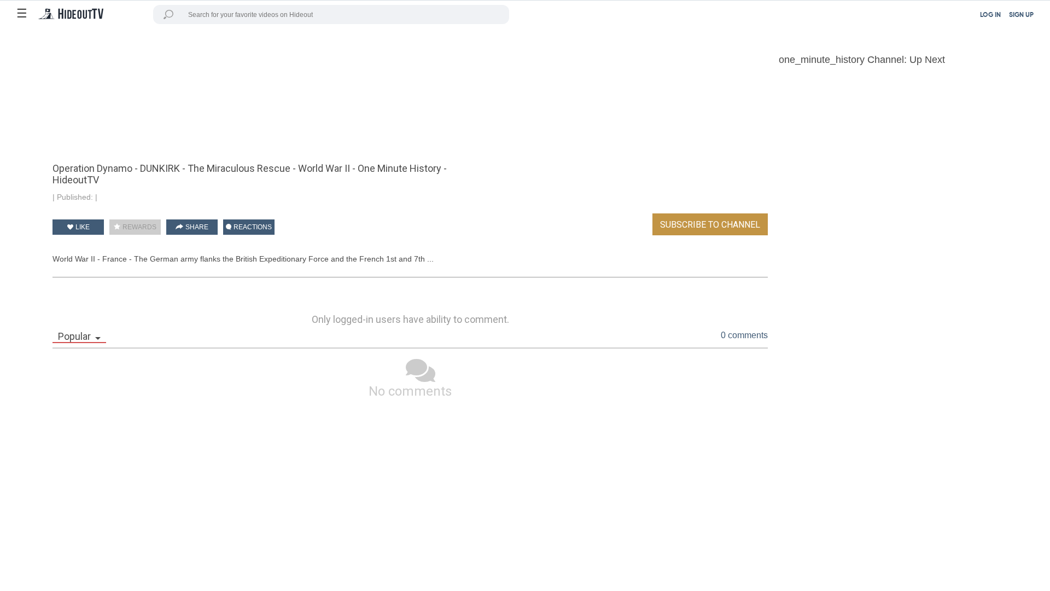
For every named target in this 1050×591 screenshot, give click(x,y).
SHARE (196, 227)
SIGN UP (1021, 15)
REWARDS (138, 227)
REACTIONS (252, 227)
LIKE (82, 227)
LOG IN (990, 15)
